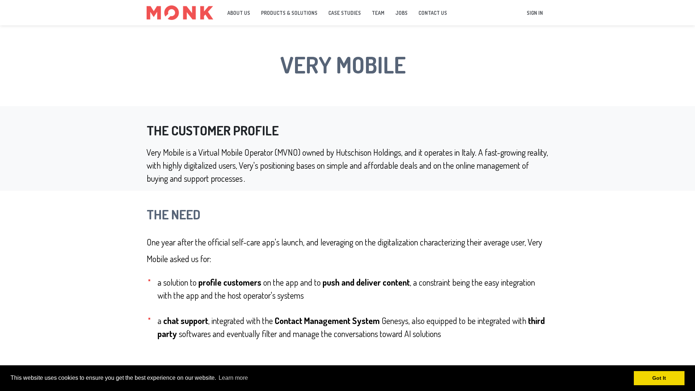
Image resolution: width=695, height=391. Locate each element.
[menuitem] (239, 13)
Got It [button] (659, 378)
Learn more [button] (233, 378)
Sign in (535, 13)
